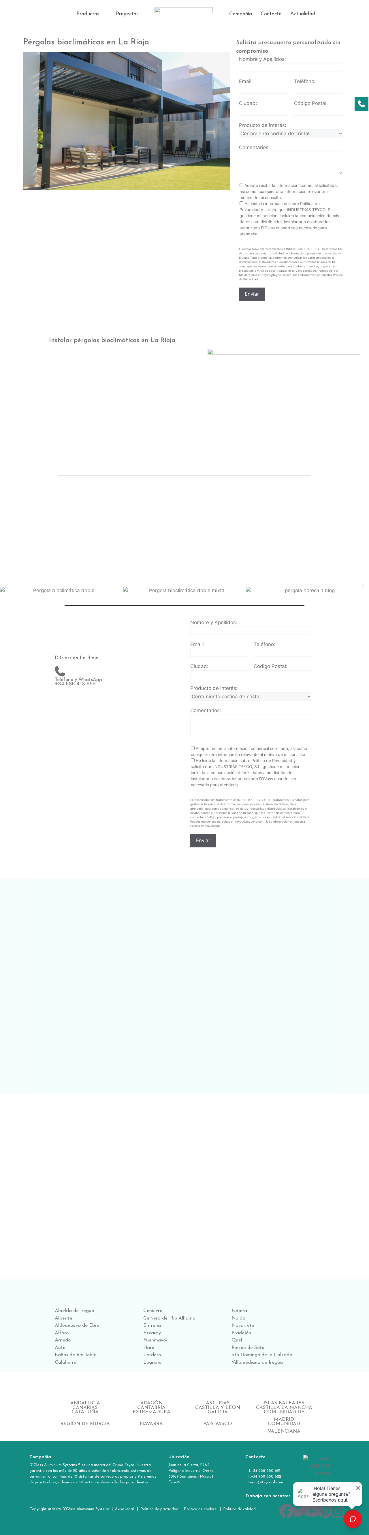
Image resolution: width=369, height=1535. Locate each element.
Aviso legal (125, 1509)
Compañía (240, 14)
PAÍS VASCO (217, 1423)
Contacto (271, 14)
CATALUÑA (85, 1412)
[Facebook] (286, 1511)
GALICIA (218, 1412)
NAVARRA (151, 1423)
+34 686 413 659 (75, 683)
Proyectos (127, 14)
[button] (92, 14)
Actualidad (302, 14)
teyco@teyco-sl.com (265, 1482)
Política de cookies (200, 1509)
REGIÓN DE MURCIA (85, 1423)
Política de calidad (240, 1509)
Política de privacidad (159, 1509)
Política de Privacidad (271, 760)
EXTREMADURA (151, 1412)
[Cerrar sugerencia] (357, 1486)
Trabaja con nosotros (268, 1496)
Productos (87, 14)
